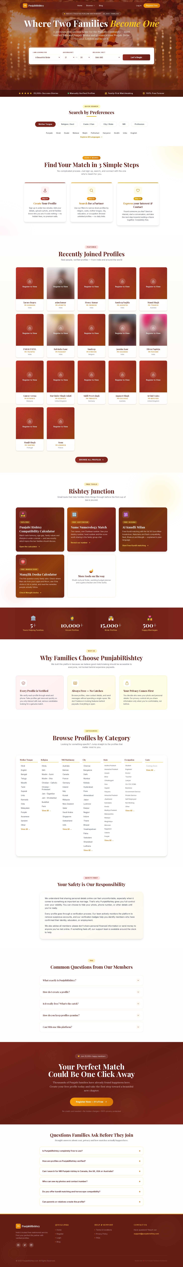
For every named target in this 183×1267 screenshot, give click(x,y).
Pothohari (95, 133)
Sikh (43, 770)
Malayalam (25, 808)
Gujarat (107, 788)
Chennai (87, 766)
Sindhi (117, 133)
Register (60, 1234)
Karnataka (108, 803)
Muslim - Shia (47, 778)
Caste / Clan (88, 124)
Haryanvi (107, 133)
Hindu (44, 766)
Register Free (152, 5)
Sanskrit (24, 821)
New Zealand (68, 804)
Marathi (24, 783)
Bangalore (88, 770)
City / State (108, 124)
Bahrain (66, 770)
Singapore (67, 816)
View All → (25, 829)
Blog (101, 5)
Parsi (44, 806)
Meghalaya (108, 821)
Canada (66, 774)
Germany (66, 783)
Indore (86, 816)
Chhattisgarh (109, 780)
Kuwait (65, 795)
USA (64, 825)
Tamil (23, 787)
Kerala (106, 806)
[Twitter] (24, 1245)
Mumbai (87, 778)
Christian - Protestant (46, 788)
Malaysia (66, 800)
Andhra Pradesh (110, 766)
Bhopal (86, 825)
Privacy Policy (102, 1234)
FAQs (98, 1238)
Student (128, 766)
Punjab (106, 836)
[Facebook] (18, 1245)
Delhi (86, 774)
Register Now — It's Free (89, 1101)
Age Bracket (68, 52)
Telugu (24, 778)
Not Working (129, 803)
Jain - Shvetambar (49, 798)
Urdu (125, 133)
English (134, 133)
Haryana (107, 792)
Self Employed (130, 799)
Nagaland (107, 829)
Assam (106, 773)
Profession (139, 124)
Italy (64, 791)
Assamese (25, 816)
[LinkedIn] (31, 1245)
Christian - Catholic (49, 783)
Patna (86, 833)
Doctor (127, 773)
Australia (66, 766)
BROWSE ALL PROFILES (90, 460)
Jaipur (86, 800)
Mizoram (107, 825)
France (65, 778)
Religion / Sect (99, 52)
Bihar (106, 777)
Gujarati (24, 791)
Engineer (128, 769)
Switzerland (67, 821)
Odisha (107, 833)
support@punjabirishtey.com (146, 1234)
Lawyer (128, 780)
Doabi (66, 133)
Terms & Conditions (104, 1230)
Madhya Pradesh (110, 810)
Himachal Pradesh (111, 795)
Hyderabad (88, 787)
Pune (86, 791)
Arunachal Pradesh (111, 769)
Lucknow (87, 804)
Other (23, 825)
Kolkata (87, 783)
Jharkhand (108, 799)
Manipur (107, 818)
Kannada (24, 800)
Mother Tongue (45, 124)
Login (59, 1238)
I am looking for (40, 52)
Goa (105, 784)
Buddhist (45, 802)
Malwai (76, 133)
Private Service (130, 795)
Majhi (85, 133)
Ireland (65, 787)
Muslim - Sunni (48, 774)
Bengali (24, 774)
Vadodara (88, 838)
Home (79, 5)
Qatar (65, 808)
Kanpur (86, 808)
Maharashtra (108, 814)
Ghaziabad (88, 842)
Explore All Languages (90, 137)
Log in (139, 5)
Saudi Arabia (68, 812)
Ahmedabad (88, 795)
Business (128, 788)
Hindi (58, 133)
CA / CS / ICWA (130, 784)
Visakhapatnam (90, 829)
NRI (123, 124)
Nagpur (87, 812)
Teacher (128, 777)
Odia (23, 804)
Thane (86, 821)
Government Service (132, 792)
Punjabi (49, 133)
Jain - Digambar (48, 794)
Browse (89, 5)
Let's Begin (136, 57)
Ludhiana (87, 846)
